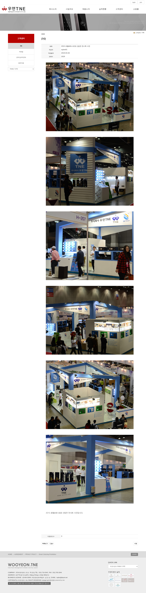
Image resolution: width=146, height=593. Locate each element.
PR (21, 46)
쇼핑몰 (136, 9)
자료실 (21, 51)
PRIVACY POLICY (31, 554)
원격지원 (21, 63)
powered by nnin (60, 580)
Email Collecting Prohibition (47, 554)
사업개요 (69, 9)
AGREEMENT (18, 554)
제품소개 (86, 9)
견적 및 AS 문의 (21, 57)
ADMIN (134, 554)
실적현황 (102, 9)
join (141, 2)
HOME (10, 554)
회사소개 (52, 9)
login (134, 2)
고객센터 (119, 9)
